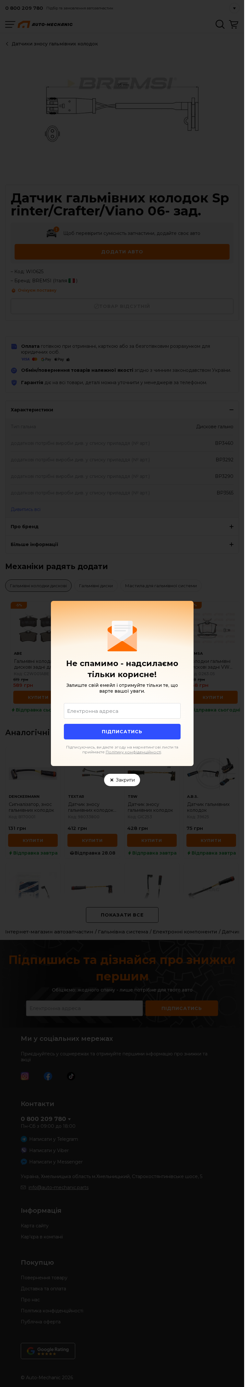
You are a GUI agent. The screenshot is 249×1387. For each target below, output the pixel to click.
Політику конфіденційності (133, 751)
